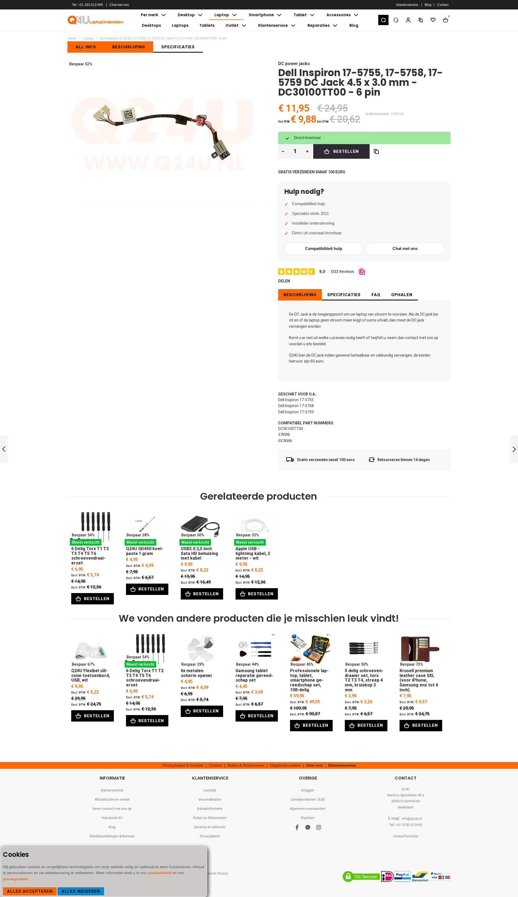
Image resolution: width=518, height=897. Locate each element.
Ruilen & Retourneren (245, 765)
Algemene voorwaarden (307, 809)
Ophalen (402, 294)
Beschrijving (300, 294)
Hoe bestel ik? (112, 818)
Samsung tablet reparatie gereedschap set (255, 651)
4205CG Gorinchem (405, 801)
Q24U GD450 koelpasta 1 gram (145, 529)
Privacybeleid (210, 836)
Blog (428, 5)
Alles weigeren (81, 891)
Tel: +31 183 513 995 (87, 5)
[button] (383, 20)
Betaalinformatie (209, 809)
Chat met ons (119, 5)
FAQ (376, 294)
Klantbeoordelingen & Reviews (112, 836)
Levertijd (209, 790)
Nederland (405, 807)
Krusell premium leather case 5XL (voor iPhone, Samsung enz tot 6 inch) (419, 651)
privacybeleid (16, 879)
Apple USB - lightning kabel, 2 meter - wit (255, 529)
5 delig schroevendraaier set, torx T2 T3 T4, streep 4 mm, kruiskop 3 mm (364, 651)
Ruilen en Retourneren (210, 818)
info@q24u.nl (412, 819)
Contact (442, 5)
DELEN (284, 281)
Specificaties (344, 294)
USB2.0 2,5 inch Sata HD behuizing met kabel (200, 529)
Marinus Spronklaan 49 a (405, 795)
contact (411, 338)
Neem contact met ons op (112, 809)
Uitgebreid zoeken (285, 765)
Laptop (89, 38)
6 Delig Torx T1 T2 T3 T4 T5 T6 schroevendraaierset (91, 529)
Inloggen (307, 790)
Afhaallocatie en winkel (112, 799)
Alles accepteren (30, 891)
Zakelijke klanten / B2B (307, 799)
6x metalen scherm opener (200, 651)
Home (72, 38)
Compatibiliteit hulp (323, 248)
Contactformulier (405, 836)
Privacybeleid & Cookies (182, 765)
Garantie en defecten (210, 827)
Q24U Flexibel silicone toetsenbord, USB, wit (91, 651)
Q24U (405, 789)
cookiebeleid (160, 873)
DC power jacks (294, 63)
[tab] (300, 294)
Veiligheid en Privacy (212, 873)
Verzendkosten (209, 799)
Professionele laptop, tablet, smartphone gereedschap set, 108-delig (309, 651)
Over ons (314, 765)
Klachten (307, 818)
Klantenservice (407, 5)
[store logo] (95, 20)
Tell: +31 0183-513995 (405, 825)
